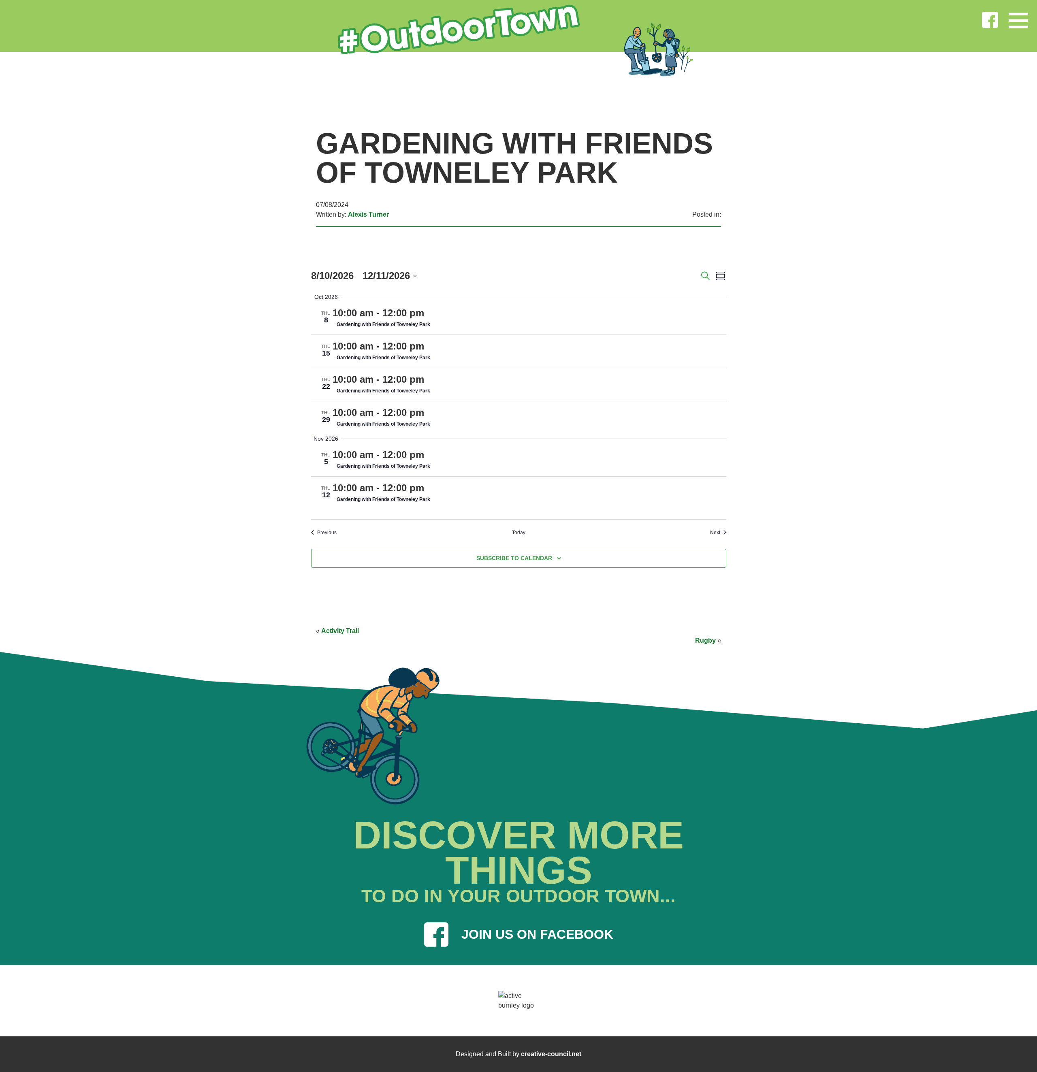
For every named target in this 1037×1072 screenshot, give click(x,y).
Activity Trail (340, 630)
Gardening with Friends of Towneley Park (383, 324)
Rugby (705, 640)
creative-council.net (551, 1054)
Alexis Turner (368, 214)
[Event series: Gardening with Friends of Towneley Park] (430, 312)
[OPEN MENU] (1018, 18)
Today (518, 532)
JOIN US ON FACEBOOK (537, 934)
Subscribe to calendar (514, 558)
